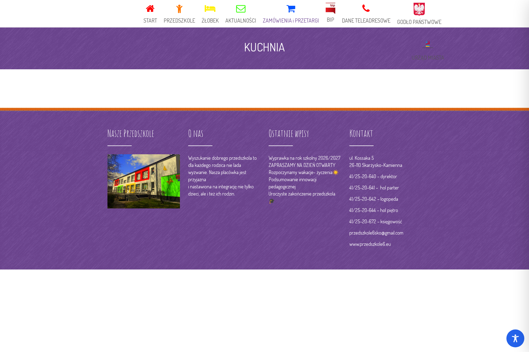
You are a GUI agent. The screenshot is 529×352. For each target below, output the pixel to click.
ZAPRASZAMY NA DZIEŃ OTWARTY (302, 165)
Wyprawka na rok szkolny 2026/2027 (304, 158)
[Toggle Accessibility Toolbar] (515, 338)
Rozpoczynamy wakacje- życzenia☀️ (304, 172)
